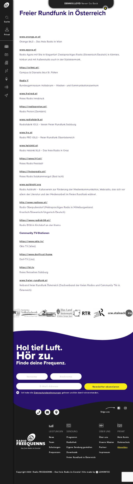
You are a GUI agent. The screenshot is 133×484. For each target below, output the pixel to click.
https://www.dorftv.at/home (35, 254)
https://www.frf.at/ (30, 158)
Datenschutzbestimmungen (47, 392)
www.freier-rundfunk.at (33, 280)
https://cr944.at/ (29, 67)
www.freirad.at (28, 93)
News (51, 437)
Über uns (103, 437)
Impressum (104, 452)
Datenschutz (123, 442)
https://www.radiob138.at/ (35, 220)
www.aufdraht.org (30, 184)
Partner (103, 447)
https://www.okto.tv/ (31, 241)
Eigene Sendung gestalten (79, 447)
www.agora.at (27, 49)
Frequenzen (54, 452)
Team (51, 442)
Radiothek (71, 442)
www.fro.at (25, 132)
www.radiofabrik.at (31, 119)
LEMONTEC (104, 471)
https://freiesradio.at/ (32, 171)
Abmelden (122, 447)
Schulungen (54, 447)
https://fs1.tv (26, 267)
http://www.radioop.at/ (33, 202)
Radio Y (24, 80)
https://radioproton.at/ (33, 106)
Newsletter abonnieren (105, 386)
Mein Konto (123, 437)
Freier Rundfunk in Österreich (81, 457)
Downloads (71, 452)
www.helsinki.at (28, 145)
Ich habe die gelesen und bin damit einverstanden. (60, 392)
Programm (71, 437)
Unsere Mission (106, 442)
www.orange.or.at (30, 36)
